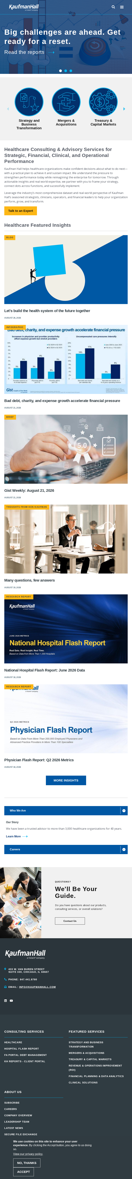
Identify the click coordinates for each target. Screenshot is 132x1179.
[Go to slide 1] (60, 71)
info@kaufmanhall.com (37, 987)
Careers (15, 849)
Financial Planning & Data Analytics (96, 1076)
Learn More (13, 836)
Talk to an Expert (20, 211)
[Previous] (2, 108)
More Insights (66, 780)
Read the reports (24, 52)
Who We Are (18, 810)
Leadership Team (16, 1121)
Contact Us (69, 921)
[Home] (23, 7)
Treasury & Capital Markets (90, 1059)
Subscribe (12, 1102)
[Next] (129, 108)
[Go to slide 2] (65, 71)
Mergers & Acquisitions (86, 1053)
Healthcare (13, 1042)
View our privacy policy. (28, 1154)
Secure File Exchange (20, 1134)
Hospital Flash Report (21, 1048)
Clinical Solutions (83, 1082)
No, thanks (26, 1163)
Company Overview (18, 1115)
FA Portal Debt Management (25, 1055)
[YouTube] (11, 1000)
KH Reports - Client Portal (24, 1061)
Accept (23, 1172)
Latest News (13, 1128)
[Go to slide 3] (70, 71)
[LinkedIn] (5, 1000)
